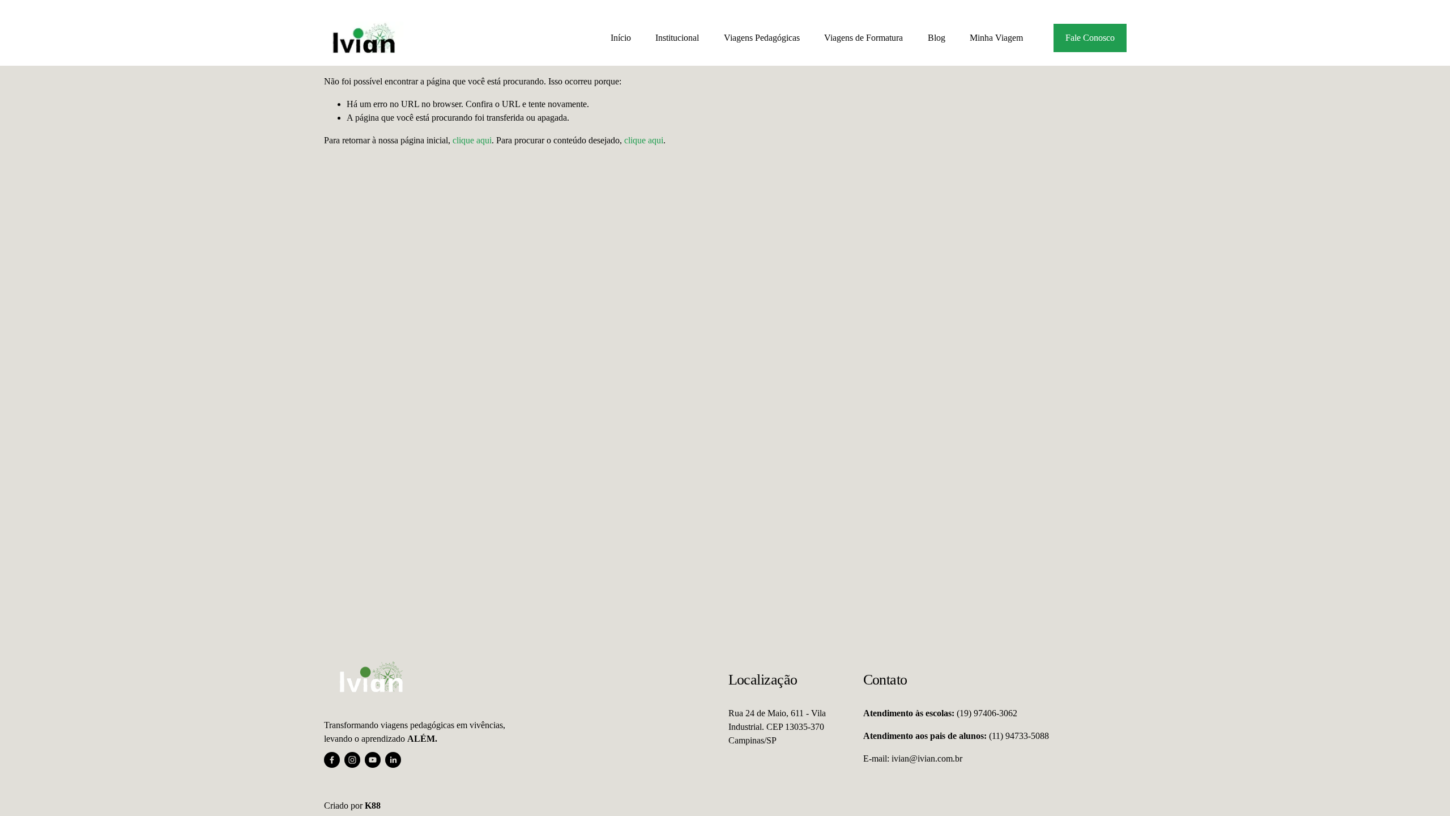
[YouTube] (373, 760)
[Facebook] (332, 760)
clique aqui (472, 140)
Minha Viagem (996, 37)
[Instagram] (352, 760)
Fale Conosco (1090, 37)
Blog (936, 37)
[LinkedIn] (393, 760)
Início (621, 37)
